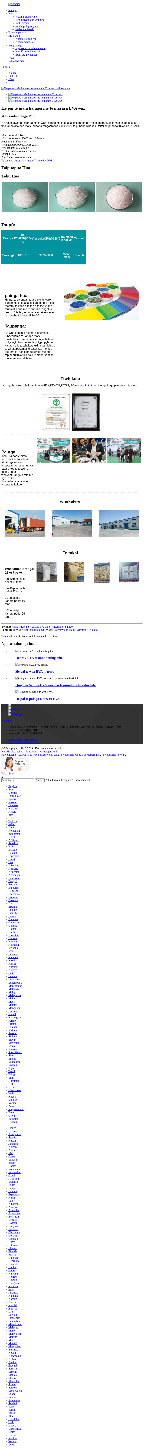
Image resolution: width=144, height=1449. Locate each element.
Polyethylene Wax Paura (15, 754)
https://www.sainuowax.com (24, 742)
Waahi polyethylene (26, 16)
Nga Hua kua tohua (12, 751)
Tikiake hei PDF (43, 160)
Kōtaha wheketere (25, 41)
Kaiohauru (7, 720)
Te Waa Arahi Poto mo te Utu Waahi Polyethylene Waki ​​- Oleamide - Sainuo (55, 629)
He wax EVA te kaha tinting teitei (39, 658)
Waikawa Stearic (24, 29)
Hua (10, 13)
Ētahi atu (13, 76)
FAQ (11, 57)
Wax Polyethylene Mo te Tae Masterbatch (77, 754)
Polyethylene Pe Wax (113, 754)
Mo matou (14, 35)
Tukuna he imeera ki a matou (17, 160)
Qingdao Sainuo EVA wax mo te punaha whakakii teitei (55, 685)
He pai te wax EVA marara (34, 671)
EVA (11, 79)
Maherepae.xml (48, 751)
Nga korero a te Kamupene (30, 48)
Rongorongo (15, 45)
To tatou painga (17, 32)
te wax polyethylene (41, 754)
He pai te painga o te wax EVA (37, 699)
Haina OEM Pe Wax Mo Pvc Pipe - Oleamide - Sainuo (42, 626)
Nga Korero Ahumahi (27, 51)
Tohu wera (31, 751)
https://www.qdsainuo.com (23, 739)
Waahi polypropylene (27, 26)
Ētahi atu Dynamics (26, 54)
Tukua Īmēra (8, 773)
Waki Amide (22, 22)
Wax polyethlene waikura (29, 19)
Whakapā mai (16, 60)
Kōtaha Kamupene (25, 38)
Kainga (12, 10)
